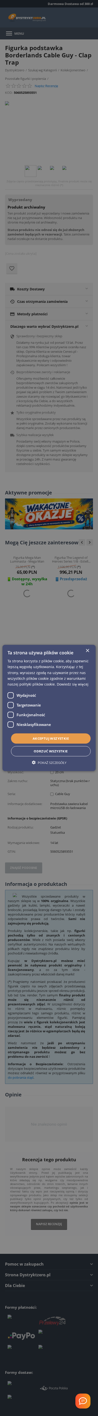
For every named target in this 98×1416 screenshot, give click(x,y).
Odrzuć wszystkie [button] (51, 751)
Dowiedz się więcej (72, 684)
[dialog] (49, 708)
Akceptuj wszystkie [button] (51, 738)
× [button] (87, 651)
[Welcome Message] (82, 1401)
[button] (49, 762)
